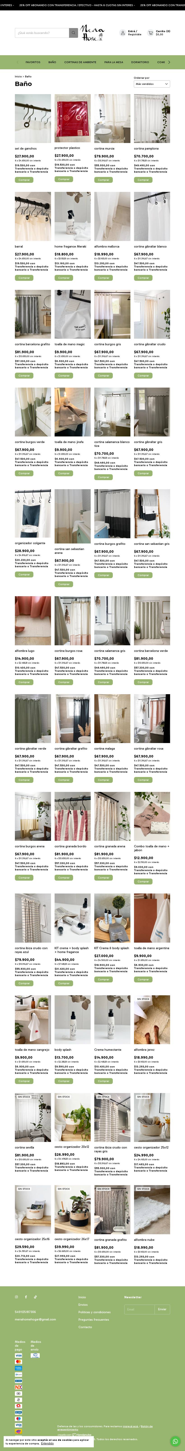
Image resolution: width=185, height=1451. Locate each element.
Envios (83, 1305)
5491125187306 (25, 1312)
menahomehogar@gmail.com (35, 1319)
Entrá (131, 31)
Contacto (85, 1327)
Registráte (134, 34)
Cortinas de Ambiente (80, 62)
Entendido (47, 1443)
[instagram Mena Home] (16, 1297)
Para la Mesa (113, 62)
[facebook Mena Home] (26, 1297)
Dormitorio (140, 62)
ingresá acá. (131, 1426)
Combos (163, 62)
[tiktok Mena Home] (35, 1297)
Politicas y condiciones (95, 1312)
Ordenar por (141, 77)
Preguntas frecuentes (94, 1320)
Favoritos (33, 62)
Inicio (18, 76)
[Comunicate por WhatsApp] (175, 1441)
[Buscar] (73, 33)
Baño (52, 62)
